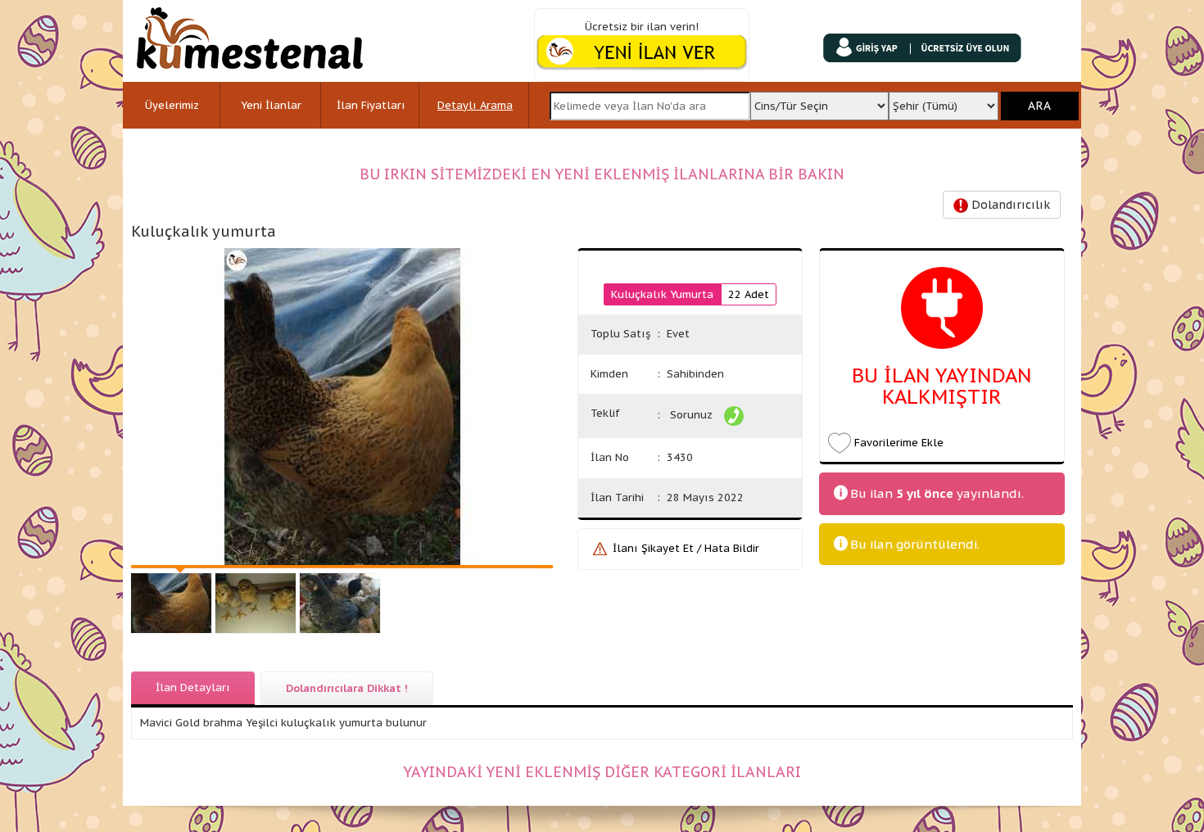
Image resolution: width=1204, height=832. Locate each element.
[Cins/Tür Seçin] (819, 101)
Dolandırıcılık (1009, 204)
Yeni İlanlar (271, 105)
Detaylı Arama (475, 105)
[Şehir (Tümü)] (944, 101)
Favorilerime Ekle (899, 443)
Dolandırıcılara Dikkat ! (347, 688)
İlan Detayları (193, 687)
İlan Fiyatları (371, 105)
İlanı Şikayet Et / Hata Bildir (686, 548)
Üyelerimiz (172, 105)
